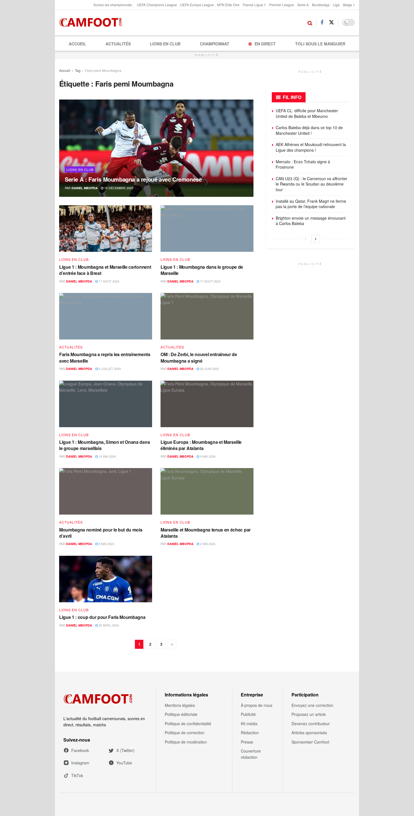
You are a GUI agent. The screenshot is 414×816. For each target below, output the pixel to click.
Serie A (303, 4)
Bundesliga (321, 4)
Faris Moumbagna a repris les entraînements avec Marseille (104, 357)
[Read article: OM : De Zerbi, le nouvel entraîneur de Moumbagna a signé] (207, 316)
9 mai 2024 (207, 456)
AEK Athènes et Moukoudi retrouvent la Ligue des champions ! (311, 147)
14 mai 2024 (107, 456)
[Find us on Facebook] (321, 22)
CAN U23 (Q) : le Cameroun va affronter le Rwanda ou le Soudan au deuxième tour (311, 184)
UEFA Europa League (197, 4)
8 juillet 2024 (109, 368)
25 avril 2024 (108, 625)
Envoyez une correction (312, 705)
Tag (78, 70)
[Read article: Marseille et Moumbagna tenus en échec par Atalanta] (207, 491)
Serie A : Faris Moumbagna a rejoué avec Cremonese (133, 179)
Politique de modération (186, 742)
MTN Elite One (228, 4)
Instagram (80, 763)
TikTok (77, 775)
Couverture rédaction (251, 754)
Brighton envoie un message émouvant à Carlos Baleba (311, 220)
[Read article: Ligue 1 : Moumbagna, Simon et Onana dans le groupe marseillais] (105, 404)
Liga (336, 4)
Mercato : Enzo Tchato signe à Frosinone (303, 164)
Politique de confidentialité (188, 723)
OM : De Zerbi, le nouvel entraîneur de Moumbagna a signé (199, 357)
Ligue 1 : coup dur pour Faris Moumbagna (102, 617)
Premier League (281, 4)
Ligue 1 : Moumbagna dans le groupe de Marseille (202, 270)
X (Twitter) (125, 750)
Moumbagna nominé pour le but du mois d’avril (100, 532)
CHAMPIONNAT (214, 44)
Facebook (80, 750)
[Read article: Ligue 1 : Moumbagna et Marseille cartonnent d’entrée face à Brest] (105, 228)
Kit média (249, 723)
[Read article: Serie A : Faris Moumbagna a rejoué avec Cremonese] (156, 148)
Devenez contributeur (310, 723)
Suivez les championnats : (113, 4)
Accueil (77, 44)
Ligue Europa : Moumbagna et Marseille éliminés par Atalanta (201, 445)
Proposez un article (308, 714)
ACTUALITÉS (118, 44)
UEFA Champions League (157, 4)
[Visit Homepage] (92, 23)
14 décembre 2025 (118, 188)
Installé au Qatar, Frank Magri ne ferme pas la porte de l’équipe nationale (311, 203)
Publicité (248, 714)
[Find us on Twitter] (331, 22)
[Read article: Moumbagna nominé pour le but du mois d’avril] (105, 491)
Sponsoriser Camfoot (310, 742)
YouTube (124, 763)
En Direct (265, 44)
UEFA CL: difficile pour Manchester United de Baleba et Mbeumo (307, 113)
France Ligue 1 (254, 4)
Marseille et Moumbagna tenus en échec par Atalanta (206, 532)
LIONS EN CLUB (165, 44)
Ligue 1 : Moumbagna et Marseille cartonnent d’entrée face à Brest (105, 270)
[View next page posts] (315, 239)
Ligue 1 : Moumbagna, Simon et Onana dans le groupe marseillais (104, 445)
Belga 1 (349, 4)
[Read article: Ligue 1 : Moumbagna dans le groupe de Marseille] (207, 228)
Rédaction (250, 732)
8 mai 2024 (106, 543)
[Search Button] (310, 23)
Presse (247, 742)
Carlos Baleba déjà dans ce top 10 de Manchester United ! (309, 130)
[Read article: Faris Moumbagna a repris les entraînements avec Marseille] (105, 316)
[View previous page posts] (305, 239)
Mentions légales (180, 705)
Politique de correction (184, 732)
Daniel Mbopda (85, 188)
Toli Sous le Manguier (320, 44)
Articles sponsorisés (309, 732)
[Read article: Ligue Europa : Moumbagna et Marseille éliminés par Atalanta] (207, 404)
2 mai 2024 (207, 543)
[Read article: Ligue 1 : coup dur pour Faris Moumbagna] (105, 579)
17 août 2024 (108, 281)
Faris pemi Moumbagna (103, 70)
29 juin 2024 (209, 368)
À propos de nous (256, 705)
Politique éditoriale (181, 714)
